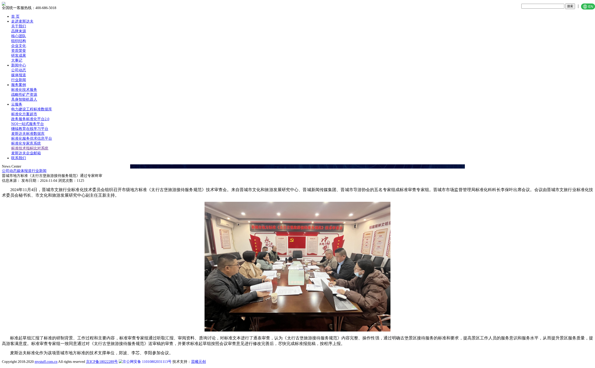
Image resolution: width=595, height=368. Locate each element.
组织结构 (18, 41)
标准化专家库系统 (26, 143)
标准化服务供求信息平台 (31, 138)
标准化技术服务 (24, 90)
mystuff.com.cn (46, 362)
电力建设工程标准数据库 (31, 109)
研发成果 (18, 55)
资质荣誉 (18, 51)
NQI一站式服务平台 (27, 124)
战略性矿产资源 (24, 94)
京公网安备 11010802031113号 (147, 362)
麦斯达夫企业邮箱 (26, 153)
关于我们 (18, 26)
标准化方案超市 (24, 114)
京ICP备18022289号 (102, 362)
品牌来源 (18, 31)
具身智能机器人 (24, 99)
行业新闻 (18, 80)
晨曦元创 (198, 362)
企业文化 (18, 46)
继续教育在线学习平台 (29, 129)
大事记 (16, 60)
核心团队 (18, 36)
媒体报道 (18, 75)
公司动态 (18, 70)
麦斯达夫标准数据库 (28, 134)
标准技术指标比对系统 (29, 148)
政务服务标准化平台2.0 (30, 119)
